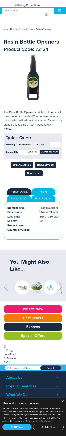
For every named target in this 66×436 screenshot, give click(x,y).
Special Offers (33, 335)
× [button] (62, 401)
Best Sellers (33, 318)
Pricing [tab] (43, 191)
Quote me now (49, 151)
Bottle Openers (43, 29)
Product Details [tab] (19, 191)
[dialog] (33, 417)
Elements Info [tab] (19, 198)
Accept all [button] (17, 427)
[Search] (49, 17)
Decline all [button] (48, 427)
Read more (46, 421)
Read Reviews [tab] (43, 198)
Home (5, 29)
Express (33, 326)
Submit (51, 368)
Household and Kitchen (21, 29)
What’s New (33, 309)
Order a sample (22, 165)
